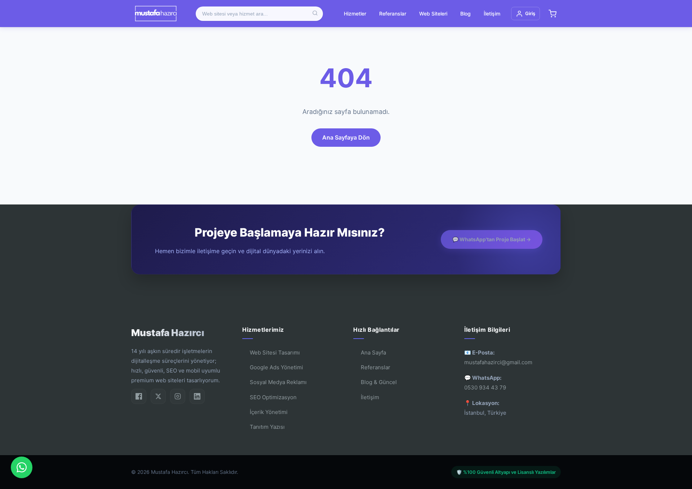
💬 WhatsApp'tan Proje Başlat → (491, 239)
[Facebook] (138, 396)
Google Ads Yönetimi (276, 367)
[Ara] (315, 13)
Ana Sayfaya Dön (346, 137)
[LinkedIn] (197, 396)
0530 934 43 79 (485, 387)
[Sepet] (552, 14)
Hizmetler (355, 13)
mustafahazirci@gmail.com (498, 362)
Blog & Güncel (379, 382)
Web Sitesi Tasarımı (275, 352)
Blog (465, 13)
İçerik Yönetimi (269, 412)
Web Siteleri (433, 13)
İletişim (492, 13)
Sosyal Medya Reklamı (278, 382)
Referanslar (392, 13)
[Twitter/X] (158, 396)
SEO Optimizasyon (273, 397)
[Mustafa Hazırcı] (155, 13)
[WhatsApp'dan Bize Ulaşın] (21, 467)
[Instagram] (177, 396)
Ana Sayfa (373, 352)
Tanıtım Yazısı (267, 426)
